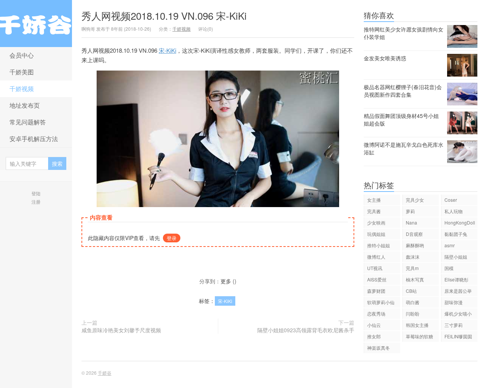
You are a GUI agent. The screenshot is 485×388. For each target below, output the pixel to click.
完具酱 (374, 211)
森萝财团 (376, 290)
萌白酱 (412, 302)
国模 (449, 268)
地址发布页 (24, 105)
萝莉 (410, 211)
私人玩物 (453, 211)
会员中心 (21, 55)
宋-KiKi (167, 50)
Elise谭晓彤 (456, 279)
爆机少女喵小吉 (458, 314)
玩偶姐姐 (376, 234)
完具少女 (415, 199)
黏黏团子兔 (455, 234)
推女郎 (374, 336)
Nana (411, 222)
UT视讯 (374, 268)
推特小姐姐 (378, 245)
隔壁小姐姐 (455, 256)
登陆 (36, 193)
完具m (412, 268)
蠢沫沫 (412, 256)
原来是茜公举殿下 (458, 291)
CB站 (411, 290)
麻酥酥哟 (415, 245)
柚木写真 (415, 279)
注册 (36, 201)
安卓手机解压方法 (33, 138)
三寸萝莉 (453, 325)
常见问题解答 (27, 122)
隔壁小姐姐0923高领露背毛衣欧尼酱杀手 (305, 330)
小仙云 (374, 325)
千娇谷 (36, 23)
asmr (449, 245)
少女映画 (376, 222)
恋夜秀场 (376, 313)
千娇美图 (21, 72)
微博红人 (376, 256)
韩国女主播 (417, 325)
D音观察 (414, 234)
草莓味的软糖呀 (419, 337)
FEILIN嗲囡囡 (458, 336)
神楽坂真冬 (378, 347)
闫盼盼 (412, 313)
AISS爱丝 (376, 279)
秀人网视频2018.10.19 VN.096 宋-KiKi (164, 15)
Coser (450, 199)
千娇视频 (21, 88)
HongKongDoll (459, 222)
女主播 (374, 199)
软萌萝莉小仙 (380, 302)
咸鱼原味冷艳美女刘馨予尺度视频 (121, 330)
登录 (172, 238)
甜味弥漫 (453, 302)
